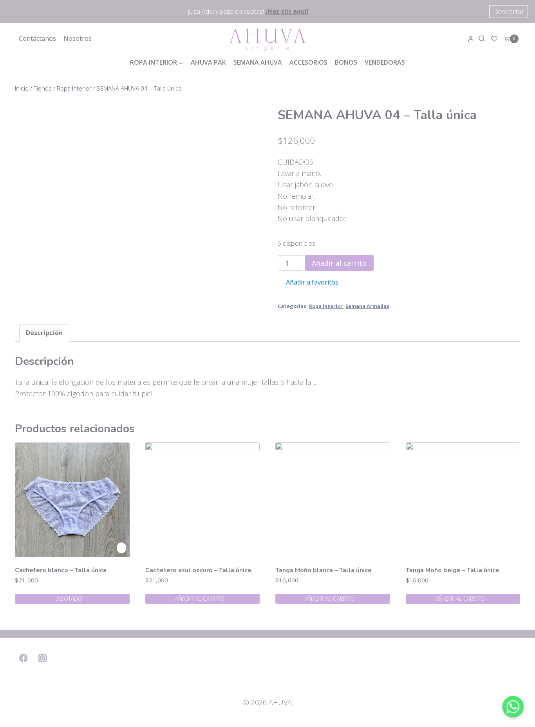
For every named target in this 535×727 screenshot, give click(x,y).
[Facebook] (23, 657)
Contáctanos (37, 38)
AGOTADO (69, 598)
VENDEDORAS (385, 62)
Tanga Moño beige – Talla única (452, 570)
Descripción (44, 332)
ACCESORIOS (308, 62)
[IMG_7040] (103, 363)
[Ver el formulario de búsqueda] (482, 38)
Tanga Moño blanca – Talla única (323, 570)
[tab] (44, 333)
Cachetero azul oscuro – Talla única (198, 570)
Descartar (508, 11)
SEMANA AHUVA (257, 62)
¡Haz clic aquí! (287, 11)
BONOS (346, 62)
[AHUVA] (267, 38)
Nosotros (77, 38)
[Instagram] (42, 657)
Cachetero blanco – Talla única (61, 570)
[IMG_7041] (103, 187)
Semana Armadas (367, 306)
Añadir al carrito (339, 263)
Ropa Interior (326, 306)
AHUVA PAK (208, 62)
